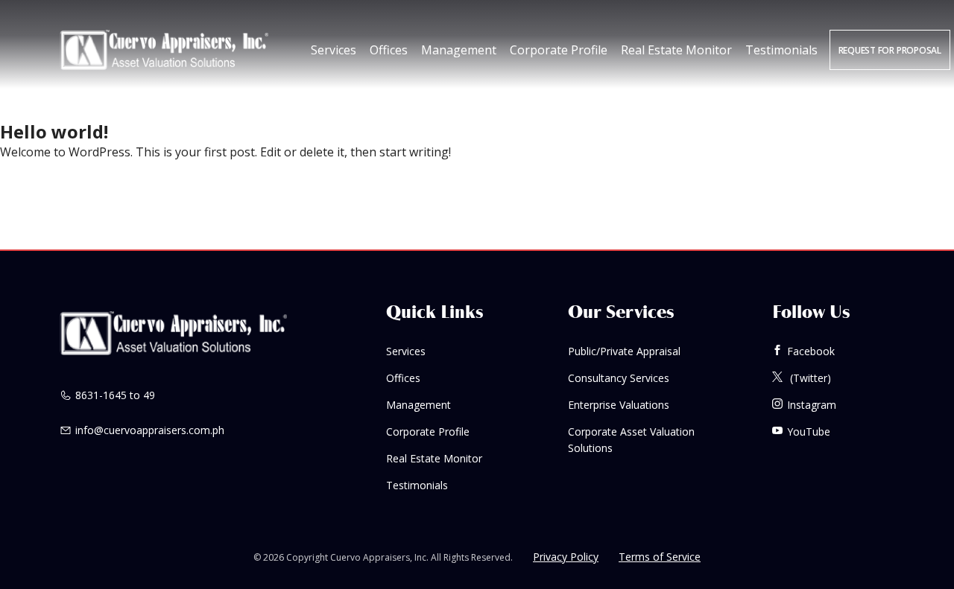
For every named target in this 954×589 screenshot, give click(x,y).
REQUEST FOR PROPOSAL (889, 50)
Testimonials (781, 50)
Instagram (811, 405)
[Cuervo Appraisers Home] (164, 49)
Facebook (811, 351)
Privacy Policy (565, 557)
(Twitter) (809, 378)
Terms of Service (660, 557)
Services (333, 50)
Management (458, 50)
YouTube (808, 431)
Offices (389, 50)
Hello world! (54, 131)
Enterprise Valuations (618, 405)
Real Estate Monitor (676, 50)
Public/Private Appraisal (624, 351)
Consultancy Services (618, 378)
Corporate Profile (558, 50)
